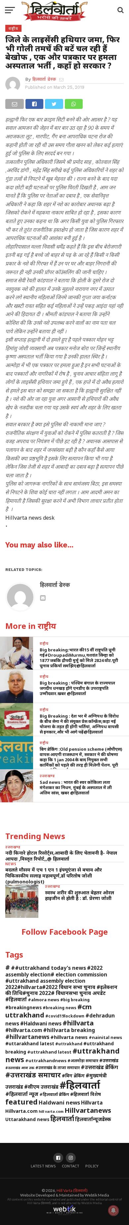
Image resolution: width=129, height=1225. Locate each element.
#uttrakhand (68, 1043)
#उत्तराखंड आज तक (19, 1067)
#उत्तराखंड (108, 1060)
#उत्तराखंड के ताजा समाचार (57, 1067)
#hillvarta (78, 1022)
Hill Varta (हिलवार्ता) (72, 1190)
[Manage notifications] (113, 1210)
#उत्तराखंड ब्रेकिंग (99, 1067)
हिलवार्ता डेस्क (44, 79)
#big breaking (75, 999)
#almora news (43, 1000)
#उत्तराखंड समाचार (33, 1074)
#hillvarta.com (23, 1030)
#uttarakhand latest (29, 1043)
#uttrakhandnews (45, 1060)
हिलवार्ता (62, 1118)
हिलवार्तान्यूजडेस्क (93, 1119)
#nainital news (105, 1037)
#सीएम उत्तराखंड (41, 1086)
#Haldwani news (41, 1023)
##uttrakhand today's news (48, 967)
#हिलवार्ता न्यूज (21, 1094)
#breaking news (59, 1007)
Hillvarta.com (21, 1111)
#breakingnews (23, 1007)
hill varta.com (51, 1111)
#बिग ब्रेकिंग (73, 1075)
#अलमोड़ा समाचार (82, 1060)
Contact (70, 1165)
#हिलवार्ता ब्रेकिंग (54, 1094)
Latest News (43, 1165)
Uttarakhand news (27, 1119)
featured (21, 1102)
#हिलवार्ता (80, 1085)
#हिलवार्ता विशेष (85, 1094)
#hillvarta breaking (69, 1030)
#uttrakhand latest (49, 1052)
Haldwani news (59, 1102)
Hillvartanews (87, 1110)
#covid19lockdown (64, 1015)
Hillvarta (92, 1102)
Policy (92, 1165)
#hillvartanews (27, 1037)
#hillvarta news (69, 1037)
